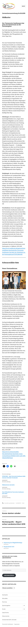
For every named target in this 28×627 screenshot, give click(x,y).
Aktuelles (5, 598)
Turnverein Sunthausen (7, 624)
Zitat (23, 503)
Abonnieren (9, 575)
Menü (23, 6)
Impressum (16, 624)
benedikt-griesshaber (9, 503)
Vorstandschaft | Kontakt (9, 619)
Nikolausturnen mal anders (8, 485)
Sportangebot (6, 605)
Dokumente (5, 616)
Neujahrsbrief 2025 (9, 546)
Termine (4, 602)
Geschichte (5, 612)
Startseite (5, 595)
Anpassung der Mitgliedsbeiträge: (13, 542)
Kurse (3, 609)
